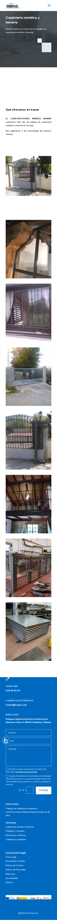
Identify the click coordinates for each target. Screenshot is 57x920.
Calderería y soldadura (16, 839)
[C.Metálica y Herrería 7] (28, 660)
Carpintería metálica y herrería (20, 827)
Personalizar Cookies (15, 861)
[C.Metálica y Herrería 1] (28, 341)
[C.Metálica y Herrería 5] (28, 278)
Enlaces (9, 882)
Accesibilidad (12, 878)
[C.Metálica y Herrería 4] (28, 533)
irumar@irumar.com (16, 705)
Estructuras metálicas (16, 835)
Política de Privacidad (16, 870)
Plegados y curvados (15, 831)
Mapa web (10, 874)
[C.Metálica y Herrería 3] (28, 469)
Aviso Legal (11, 857)
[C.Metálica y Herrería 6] (28, 596)
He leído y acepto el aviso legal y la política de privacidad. (26, 770)
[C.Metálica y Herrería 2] (28, 405)
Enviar (43, 790)
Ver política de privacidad (26, 772)
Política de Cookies (15, 865)
